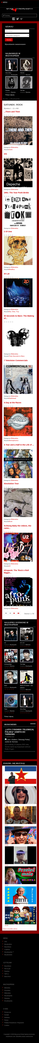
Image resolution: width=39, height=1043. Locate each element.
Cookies (6, 1025)
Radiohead (12, 398)
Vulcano (22, 72)
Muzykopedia (8, 952)
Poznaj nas (7, 1012)
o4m (5, 941)
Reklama (7, 1017)
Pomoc (6, 1020)
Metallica (12, 269)
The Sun (22, 90)
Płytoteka (28, 74)
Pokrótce (7, 971)
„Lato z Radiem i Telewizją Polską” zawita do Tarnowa (19, 731)
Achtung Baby (8, 664)
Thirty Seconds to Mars (16, 356)
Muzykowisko (8, 955)
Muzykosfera (8, 944)
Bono (5, 685)
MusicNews (7, 947)
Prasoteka (7, 990)
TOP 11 (6, 974)
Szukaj (8, 40)
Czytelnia (7, 949)
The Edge (22, 664)
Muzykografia (14, 74)
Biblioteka (28, 644)
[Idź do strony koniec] (18, 613)
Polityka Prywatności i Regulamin (14, 1022)
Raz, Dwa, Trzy (14, 311)
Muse (10, 521)
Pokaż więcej (9, 95)
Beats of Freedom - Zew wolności (26, 686)
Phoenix (7, 90)
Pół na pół (7, 968)
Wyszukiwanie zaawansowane (15, 44)
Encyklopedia (8, 1001)
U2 (10, 566)
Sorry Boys (8, 72)
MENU (4, 2)
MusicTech (7, 976)
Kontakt (6, 1015)
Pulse (5, 709)
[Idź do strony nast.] (14, 613)
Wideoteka (14, 147)
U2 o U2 (22, 642)
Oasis (10, 149)
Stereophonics (13, 440)
